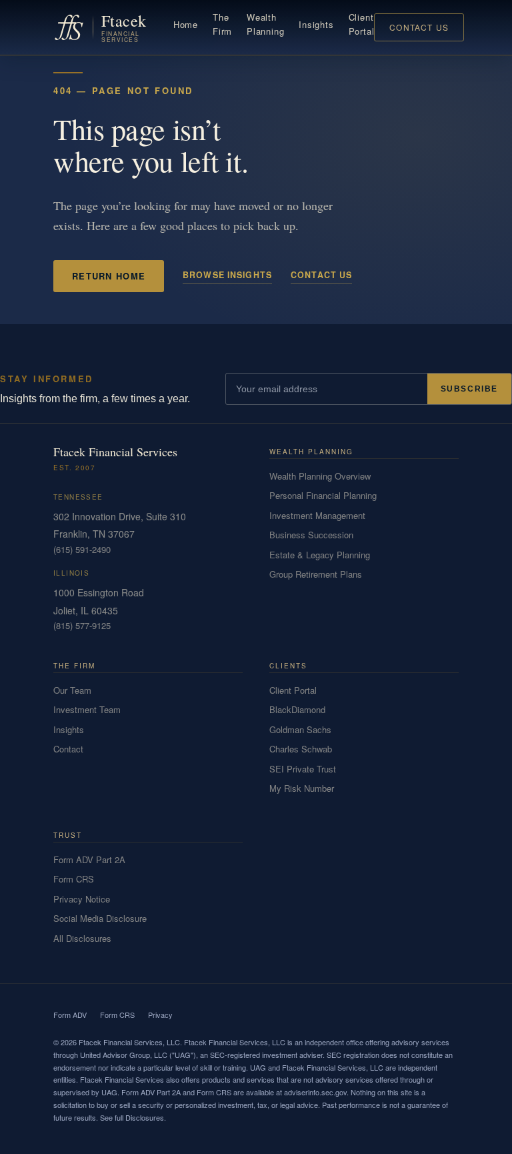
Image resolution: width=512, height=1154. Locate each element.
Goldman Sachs (300, 729)
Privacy (160, 1014)
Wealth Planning (265, 24)
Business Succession (311, 534)
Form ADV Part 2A (89, 859)
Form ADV (70, 1014)
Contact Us (419, 27)
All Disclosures (82, 938)
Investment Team (87, 709)
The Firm (222, 24)
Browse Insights (227, 275)
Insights (316, 24)
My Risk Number (301, 788)
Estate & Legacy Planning (319, 554)
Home (185, 24)
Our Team (72, 690)
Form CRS (73, 879)
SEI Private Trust (302, 768)
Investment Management (317, 515)
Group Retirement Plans (315, 574)
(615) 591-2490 (82, 549)
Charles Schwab (300, 748)
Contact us (321, 275)
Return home (108, 275)
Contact (68, 748)
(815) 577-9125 (82, 625)
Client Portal (362, 24)
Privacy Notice (81, 899)
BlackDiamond (297, 709)
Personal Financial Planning (323, 495)
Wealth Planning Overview (320, 476)
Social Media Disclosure (100, 918)
